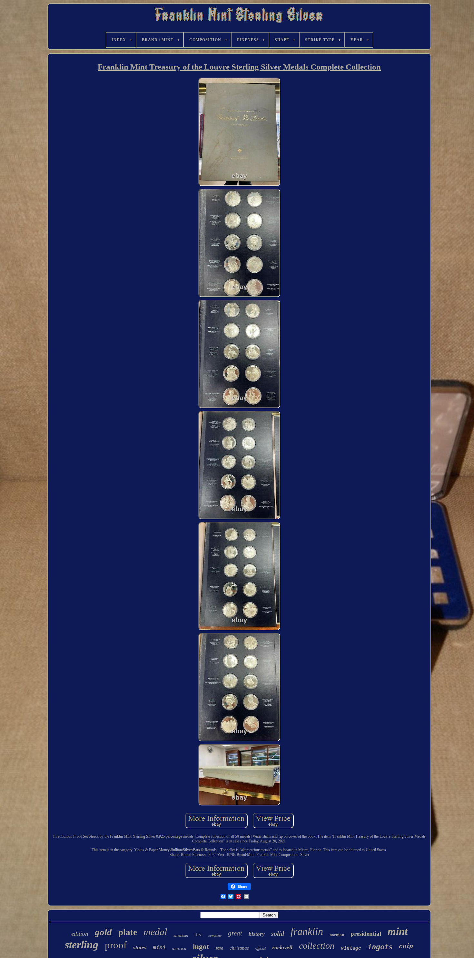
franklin (307, 931)
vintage (351, 948)
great (235, 933)
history (257, 934)
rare (219, 948)
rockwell (282, 947)
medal (155, 931)
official (260, 948)
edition (79, 933)
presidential (366, 933)
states (139, 947)
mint (398, 931)
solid (277, 933)
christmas (239, 948)
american (180, 935)
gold (103, 932)
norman (337, 934)
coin (406, 945)
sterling (81, 945)
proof (116, 945)
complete (215, 935)
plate (127, 932)
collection (316, 946)
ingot (201, 947)
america (179, 948)
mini (159, 948)
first (198, 934)
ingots (380, 947)
